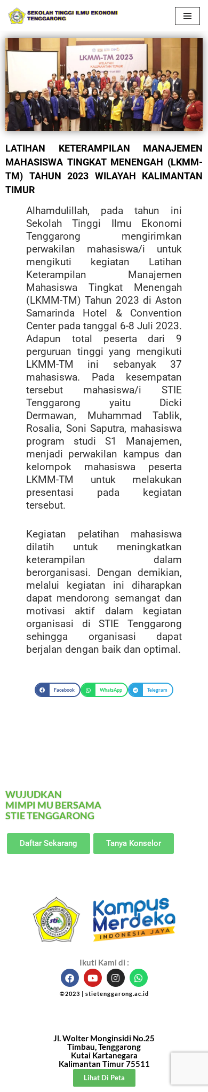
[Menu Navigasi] (187, 16)
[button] (58, 690)
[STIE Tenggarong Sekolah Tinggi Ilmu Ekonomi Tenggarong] (63, 15)
